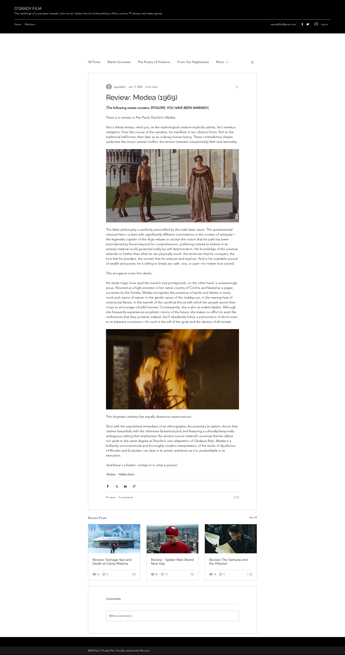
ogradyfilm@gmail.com (283, 24)
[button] (252, 62)
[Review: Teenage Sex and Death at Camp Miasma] (114, 538)
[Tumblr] (302, 24)
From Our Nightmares (193, 62)
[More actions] (237, 87)
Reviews (111, 474)
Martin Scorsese (118, 62)
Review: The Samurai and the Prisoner (228, 561)
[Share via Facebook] (107, 486)
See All (253, 517)
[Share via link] (134, 486)
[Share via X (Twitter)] (116, 486)
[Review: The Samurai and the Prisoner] (231, 538)
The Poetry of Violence (154, 62)
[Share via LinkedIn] (125, 486)
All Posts (94, 62)
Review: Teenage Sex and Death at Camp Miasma (112, 561)
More (220, 62)
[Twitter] (308, 24)
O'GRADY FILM (27, 8)
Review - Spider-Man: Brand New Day (172, 561)
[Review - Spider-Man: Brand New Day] (173, 538)
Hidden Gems (126, 474)
